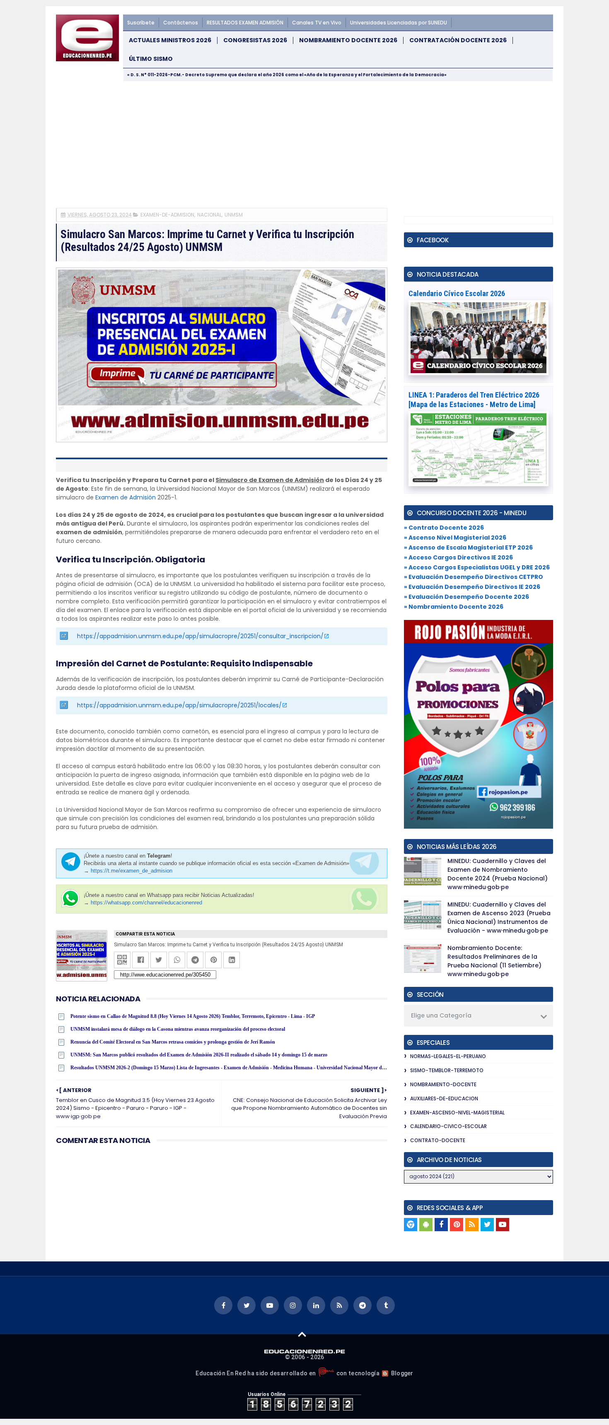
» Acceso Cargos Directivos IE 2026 (458, 557)
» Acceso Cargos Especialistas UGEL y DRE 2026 (477, 567)
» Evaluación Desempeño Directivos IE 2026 (472, 587)
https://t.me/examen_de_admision (131, 871)
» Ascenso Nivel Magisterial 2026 (455, 537)
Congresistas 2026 (255, 40)
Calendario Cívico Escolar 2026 (456, 293)
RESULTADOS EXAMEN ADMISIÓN (245, 22)
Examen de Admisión (125, 497)
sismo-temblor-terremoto (446, 1070)
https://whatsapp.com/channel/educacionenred (146, 902)
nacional (209, 214)
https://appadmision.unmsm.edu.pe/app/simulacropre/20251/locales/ (179, 705)
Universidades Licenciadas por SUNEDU (398, 22)
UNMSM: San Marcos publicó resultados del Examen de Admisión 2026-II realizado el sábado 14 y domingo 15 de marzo (198, 1055)
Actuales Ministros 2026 (170, 40)
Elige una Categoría (441, 1015)
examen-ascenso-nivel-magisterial (457, 1112)
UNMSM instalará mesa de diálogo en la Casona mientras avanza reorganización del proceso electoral (177, 1029)
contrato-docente (437, 1140)
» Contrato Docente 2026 (444, 527)
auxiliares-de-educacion (444, 1098)
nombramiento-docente (443, 1084)
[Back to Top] (302, 1334)
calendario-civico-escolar (448, 1126)
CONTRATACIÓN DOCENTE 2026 (458, 40)
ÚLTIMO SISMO (151, 59)
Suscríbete (141, 22)
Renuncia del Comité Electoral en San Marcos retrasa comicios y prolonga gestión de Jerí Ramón (172, 1042)
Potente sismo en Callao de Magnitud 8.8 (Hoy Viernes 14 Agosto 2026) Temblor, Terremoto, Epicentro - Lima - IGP (192, 1016)
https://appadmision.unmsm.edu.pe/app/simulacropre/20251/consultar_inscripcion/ (200, 636)
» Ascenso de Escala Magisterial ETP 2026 (468, 547)
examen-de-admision (167, 214)
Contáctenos (180, 22)
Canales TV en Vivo (316, 22)
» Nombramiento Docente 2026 (453, 607)
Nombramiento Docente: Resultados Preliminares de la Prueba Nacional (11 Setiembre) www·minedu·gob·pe (494, 961)
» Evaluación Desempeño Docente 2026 (466, 597)
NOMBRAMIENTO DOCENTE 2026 (348, 40)
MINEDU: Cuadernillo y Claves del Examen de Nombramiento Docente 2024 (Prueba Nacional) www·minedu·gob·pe (497, 874)
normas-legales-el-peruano (448, 1056)
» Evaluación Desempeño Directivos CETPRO (473, 577)
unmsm (234, 214)
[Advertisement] (304, 144)
